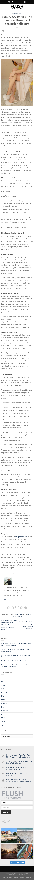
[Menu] (24, 2)
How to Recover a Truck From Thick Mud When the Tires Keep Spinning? (16, 644)
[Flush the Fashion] (17, 7)
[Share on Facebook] (12, 607)
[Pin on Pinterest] (21, 607)
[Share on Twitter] (15, 607)
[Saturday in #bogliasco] (25, 835)
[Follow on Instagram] (11, 2)
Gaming (4, 703)
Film (2, 696)
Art (2, 678)
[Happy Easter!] (9, 851)
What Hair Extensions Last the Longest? (13, 661)
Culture (14, 13)
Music (3, 718)
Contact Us (14, 873)
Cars (3, 685)
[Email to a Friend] (18, 607)
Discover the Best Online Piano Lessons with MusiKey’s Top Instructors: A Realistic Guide (9, 624)
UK (21, 616)
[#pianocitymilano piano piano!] (9, 835)
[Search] (9, 2)
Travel (3, 725)
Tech (3, 721)
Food (3, 700)
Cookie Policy (13, 874)
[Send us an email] (7, 821)
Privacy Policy (23, 873)
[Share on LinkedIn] (25, 607)
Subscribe (22, 874)
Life (2, 714)
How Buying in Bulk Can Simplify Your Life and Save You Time (18, 768)
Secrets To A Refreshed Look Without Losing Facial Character (19, 762)
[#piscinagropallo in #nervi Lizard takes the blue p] (25, 851)
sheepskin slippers (21, 537)
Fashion (19, 13)
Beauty (3, 681)
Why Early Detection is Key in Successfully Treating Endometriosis (14, 665)
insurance (4, 711)
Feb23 (18, 616)
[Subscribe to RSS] (13, 2)
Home (7, 873)
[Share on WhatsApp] (8, 607)
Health (3, 707)
